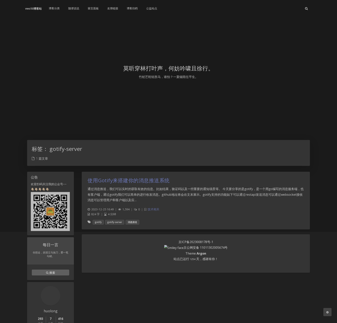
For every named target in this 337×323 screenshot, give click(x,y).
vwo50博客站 (33, 8)
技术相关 (153, 209)
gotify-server (114, 222)
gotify (98, 222)
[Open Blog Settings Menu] (327, 312)
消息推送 (132, 222)
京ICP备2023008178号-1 (195, 242)
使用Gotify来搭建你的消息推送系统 (129, 180)
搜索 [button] (52, 272)
